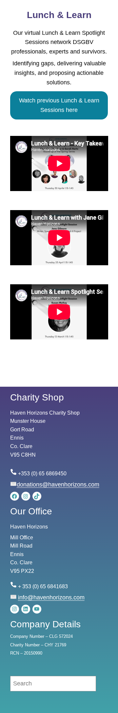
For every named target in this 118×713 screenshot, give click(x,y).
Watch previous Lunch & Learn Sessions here (59, 105)
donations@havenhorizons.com (58, 484)
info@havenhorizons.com (51, 597)
